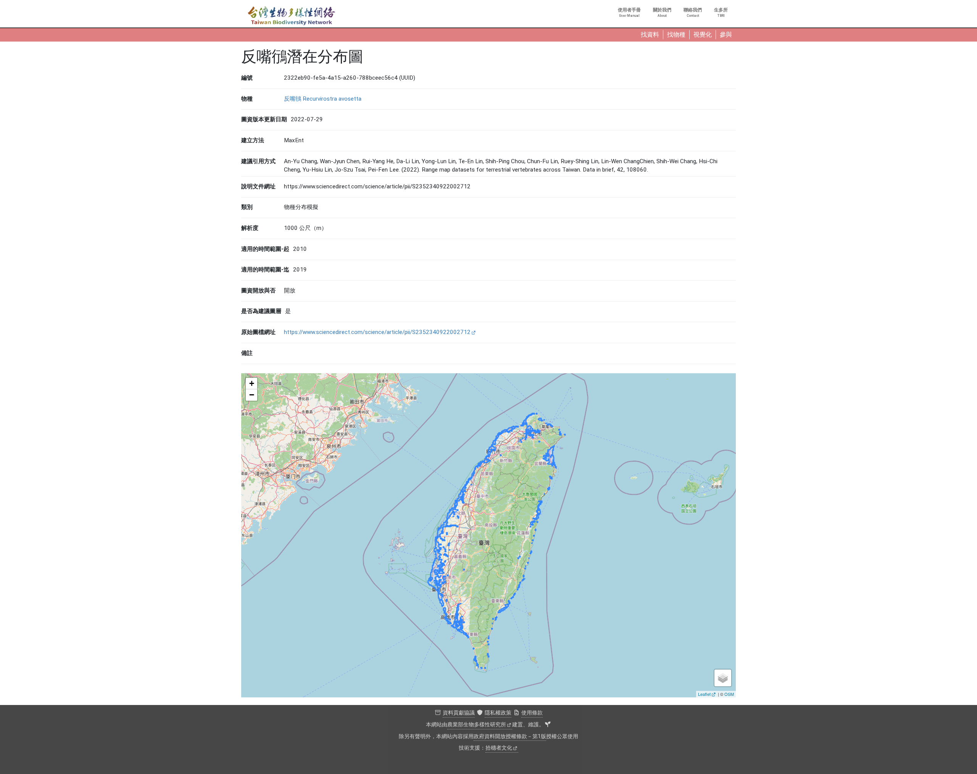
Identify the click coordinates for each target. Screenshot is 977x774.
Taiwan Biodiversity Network (291, 16)
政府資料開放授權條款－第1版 (510, 736)
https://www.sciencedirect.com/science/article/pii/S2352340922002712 (377, 332)
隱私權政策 (498, 713)
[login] (547, 725)
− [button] (251, 395)
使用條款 (532, 713)
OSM (729, 694)
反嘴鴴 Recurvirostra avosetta (322, 98)
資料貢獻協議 (459, 713)
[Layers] (722, 678)
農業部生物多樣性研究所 (476, 724)
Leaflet (704, 694)
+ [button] (251, 383)
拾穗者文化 (498, 748)
